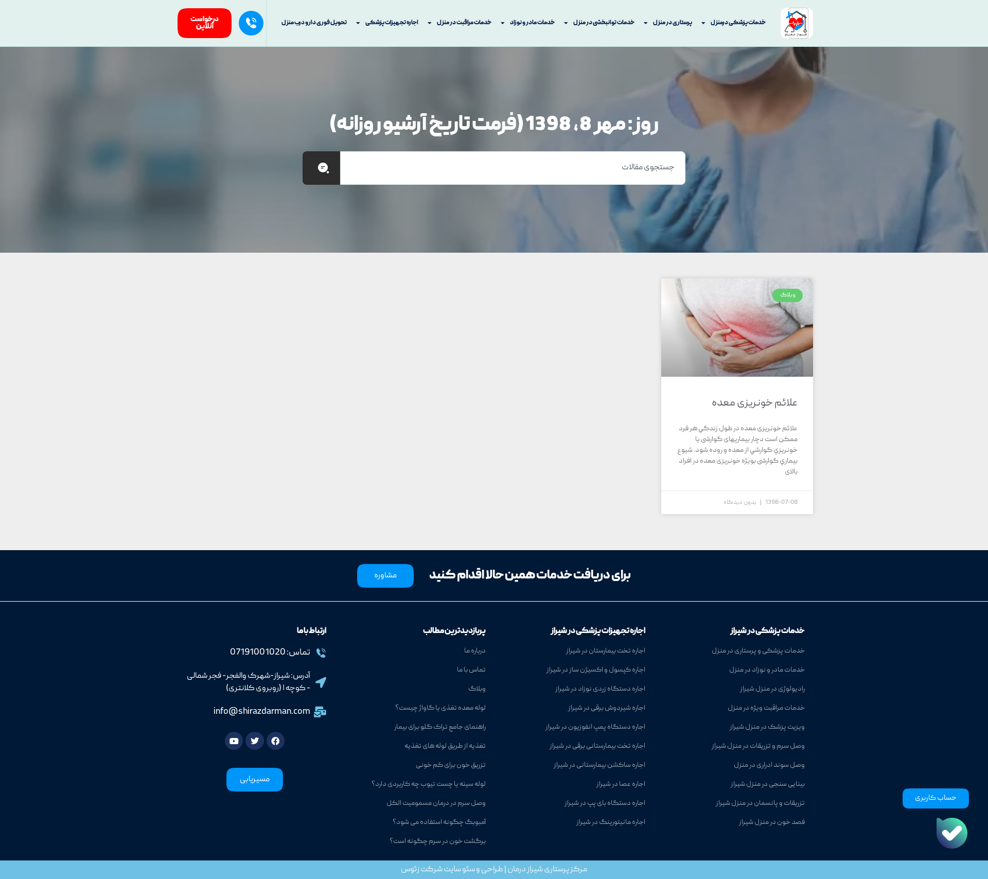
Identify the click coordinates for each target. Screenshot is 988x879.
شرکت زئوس (422, 869)
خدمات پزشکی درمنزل (738, 23)
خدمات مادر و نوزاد (532, 23)
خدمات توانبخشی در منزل (603, 23)
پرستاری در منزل (672, 23)
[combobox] (512, 168)
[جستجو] (321, 168)
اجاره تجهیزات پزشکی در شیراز (598, 631)
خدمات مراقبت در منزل (464, 23)
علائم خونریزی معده (755, 403)
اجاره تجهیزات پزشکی (391, 23)
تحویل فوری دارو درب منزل (314, 23)
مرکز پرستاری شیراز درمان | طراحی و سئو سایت (515, 869)
